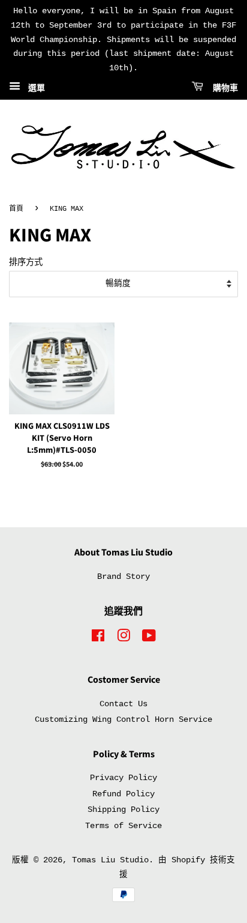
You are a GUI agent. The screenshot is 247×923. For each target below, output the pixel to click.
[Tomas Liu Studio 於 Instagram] (123, 638)
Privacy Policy (123, 777)
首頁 (16, 209)
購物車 (223, 88)
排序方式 (26, 262)
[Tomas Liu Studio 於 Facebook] (98, 638)
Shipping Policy (123, 809)
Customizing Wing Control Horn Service (123, 719)
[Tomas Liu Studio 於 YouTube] (149, 638)
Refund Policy (123, 794)
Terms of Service (123, 826)
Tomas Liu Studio (110, 860)
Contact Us (123, 704)
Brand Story (123, 576)
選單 (34, 88)
